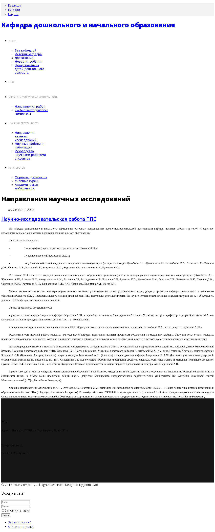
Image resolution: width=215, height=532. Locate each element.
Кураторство (17, 168)
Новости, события (28, 61)
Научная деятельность (24, 123)
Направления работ (30, 106)
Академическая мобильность (26, 186)
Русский (14, 10)
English (13, 14)
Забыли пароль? (20, 526)
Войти (6, 515)
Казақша (14, 5)
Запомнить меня (17, 510)
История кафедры (28, 54)
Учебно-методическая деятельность (33, 97)
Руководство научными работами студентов (30, 154)
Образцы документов (31, 177)
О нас (12, 41)
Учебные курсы (26, 181)
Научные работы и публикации (29, 145)
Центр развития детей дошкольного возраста (29, 68)
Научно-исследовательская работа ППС (48, 219)
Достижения (24, 58)
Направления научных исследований (25, 136)
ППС (11, 82)
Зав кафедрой (25, 50)
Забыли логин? (19, 522)
